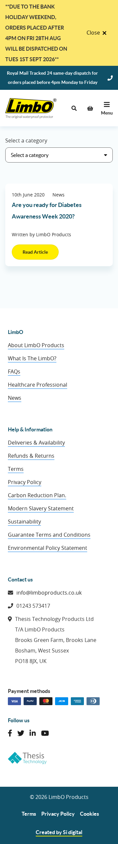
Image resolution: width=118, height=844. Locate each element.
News (14, 397)
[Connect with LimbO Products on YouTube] (45, 733)
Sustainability (24, 521)
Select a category (26, 140)
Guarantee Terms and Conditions (49, 534)
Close (93, 32)
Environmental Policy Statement (47, 547)
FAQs (14, 371)
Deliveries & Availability (36, 442)
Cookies (89, 814)
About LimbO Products (36, 345)
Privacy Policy (24, 482)
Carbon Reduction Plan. (37, 495)
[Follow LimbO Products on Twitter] (20, 733)
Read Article (35, 252)
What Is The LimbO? (32, 358)
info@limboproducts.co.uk (49, 592)
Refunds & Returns (31, 455)
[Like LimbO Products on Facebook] (10, 733)
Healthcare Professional (37, 384)
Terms (16, 469)
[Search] (74, 108)
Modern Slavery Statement (41, 508)
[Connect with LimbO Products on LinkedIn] (33, 733)
